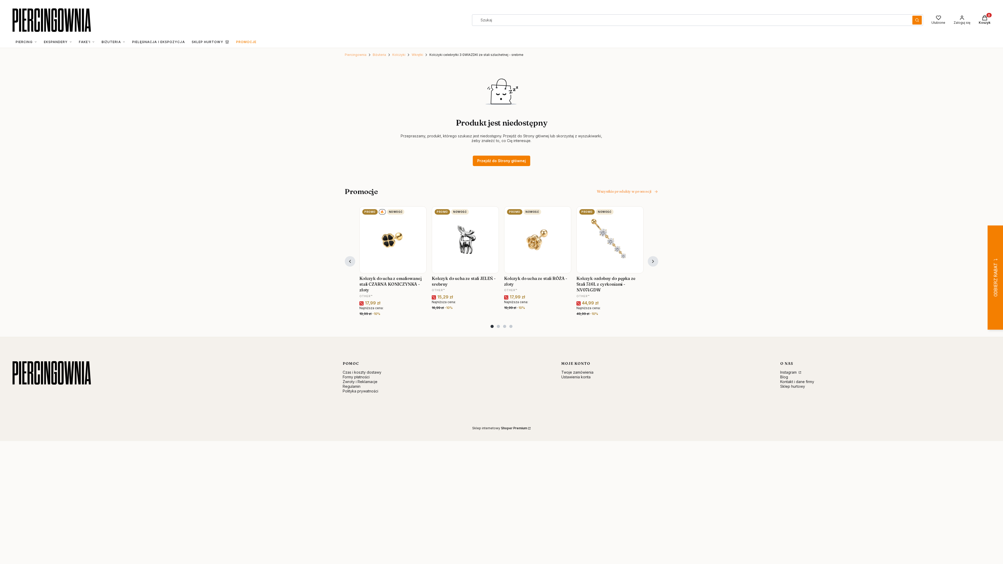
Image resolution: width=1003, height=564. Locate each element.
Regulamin (351, 386)
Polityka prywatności (360, 391)
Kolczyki (398, 55)
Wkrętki (417, 55)
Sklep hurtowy (792, 386)
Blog (784, 377)
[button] (917, 20)
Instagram (789, 372)
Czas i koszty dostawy (362, 372)
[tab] (492, 326)
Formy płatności (356, 377)
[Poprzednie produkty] (350, 261)
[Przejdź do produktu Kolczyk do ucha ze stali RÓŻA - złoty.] (537, 240)
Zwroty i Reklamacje (360, 381)
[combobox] (690, 20)
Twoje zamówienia (577, 372)
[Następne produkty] (653, 261)
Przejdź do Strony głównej (501, 160)
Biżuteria (379, 55)
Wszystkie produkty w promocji (624, 191)
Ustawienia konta (576, 377)
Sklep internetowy (499, 428)
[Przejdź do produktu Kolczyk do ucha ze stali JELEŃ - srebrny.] (465, 240)
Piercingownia (355, 55)
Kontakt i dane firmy (797, 381)
